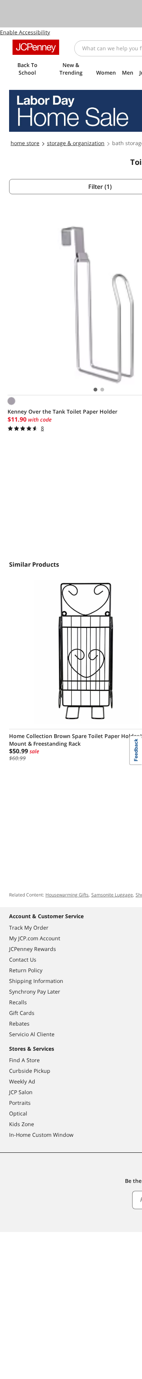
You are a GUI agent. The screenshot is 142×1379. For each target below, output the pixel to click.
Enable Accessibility (25, 32)
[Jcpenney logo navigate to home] (35, 47)
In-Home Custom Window (41, 1134)
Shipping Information (36, 980)
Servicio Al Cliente (32, 1034)
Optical (18, 1113)
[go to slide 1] (95, 389)
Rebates (19, 1023)
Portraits (20, 1102)
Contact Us (22, 959)
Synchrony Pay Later (34, 991)
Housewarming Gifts (67, 895)
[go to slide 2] (102, 389)
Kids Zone (21, 1124)
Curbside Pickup (29, 1070)
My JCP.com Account (34, 938)
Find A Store (24, 1060)
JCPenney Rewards (32, 948)
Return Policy (25, 970)
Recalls (18, 1002)
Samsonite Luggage (112, 895)
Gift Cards (21, 1012)
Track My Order (28, 927)
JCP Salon (21, 1092)
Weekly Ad (22, 1081)
